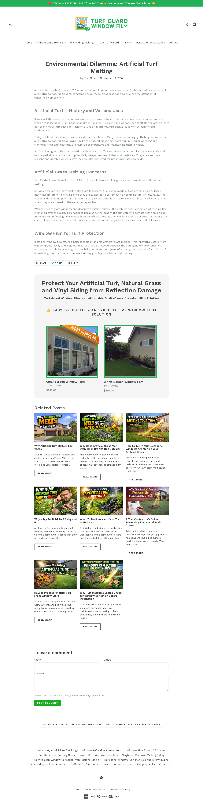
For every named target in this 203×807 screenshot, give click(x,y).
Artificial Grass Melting (51, 42)
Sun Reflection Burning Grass (56, 755)
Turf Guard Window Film (94, 789)
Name (38, 659)
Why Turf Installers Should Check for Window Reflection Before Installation (101, 595)
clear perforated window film (68, 253)
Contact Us (166, 764)
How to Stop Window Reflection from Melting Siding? (67, 759)
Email (107, 659)
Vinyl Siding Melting (83, 42)
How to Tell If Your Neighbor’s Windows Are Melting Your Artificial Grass (144, 449)
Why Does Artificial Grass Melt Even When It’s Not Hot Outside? (100, 447)
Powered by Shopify (120, 789)
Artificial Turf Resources (85, 764)
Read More (44, 473)
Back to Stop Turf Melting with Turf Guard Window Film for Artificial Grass (103, 724)
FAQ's (128, 42)
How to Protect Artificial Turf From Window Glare (52, 594)
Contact (173, 42)
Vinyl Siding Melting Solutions (48, 764)
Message (39, 673)
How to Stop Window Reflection (98, 755)
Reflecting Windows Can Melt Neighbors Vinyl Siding (136, 759)
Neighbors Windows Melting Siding (143, 755)
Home (28, 42)
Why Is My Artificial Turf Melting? (58, 750)
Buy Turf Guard (111, 42)
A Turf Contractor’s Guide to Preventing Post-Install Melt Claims (143, 522)
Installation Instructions (150, 42)
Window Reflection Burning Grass (102, 750)
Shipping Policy (146, 764)
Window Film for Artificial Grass (146, 750)
